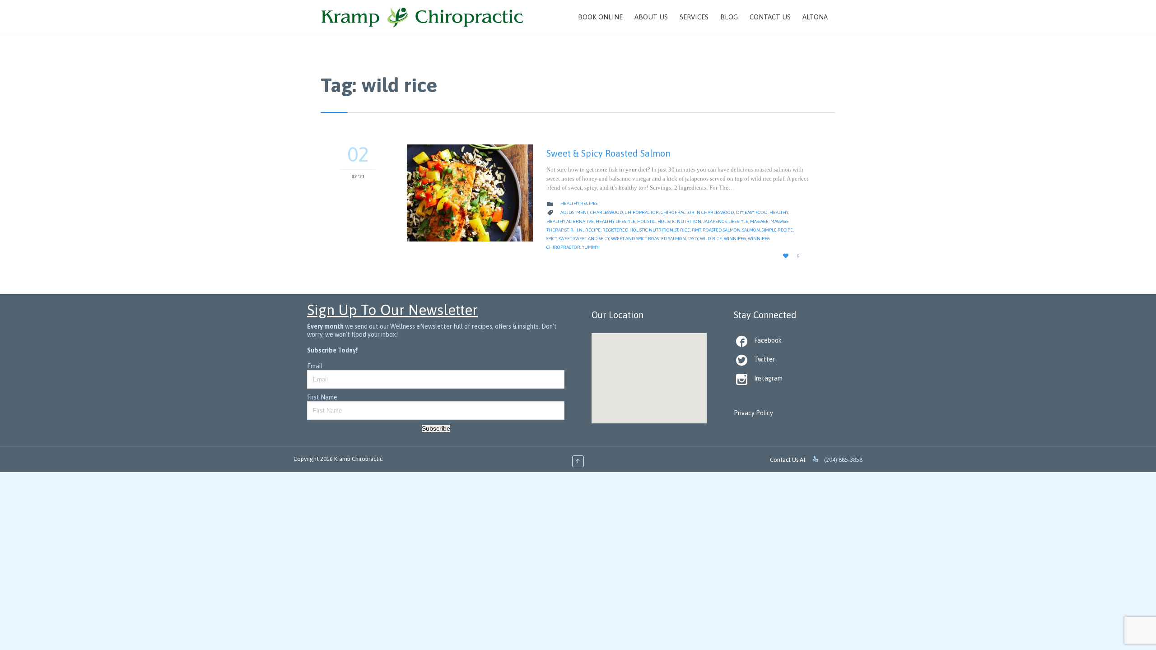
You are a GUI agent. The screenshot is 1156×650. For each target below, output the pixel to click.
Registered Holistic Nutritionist (640, 230)
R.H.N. (576, 230)
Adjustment (574, 212)
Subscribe (436, 428)
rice (685, 230)
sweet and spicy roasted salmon (648, 238)
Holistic (646, 221)
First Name (322, 397)
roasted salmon (722, 230)
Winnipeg (735, 238)
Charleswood (606, 212)
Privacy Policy (753, 413)
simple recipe (777, 230)
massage (759, 221)
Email (314, 366)
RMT (696, 230)
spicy (551, 238)
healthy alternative (570, 221)
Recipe (593, 230)
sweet (565, 238)
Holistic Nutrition (679, 221)
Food (761, 212)
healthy (778, 212)
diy (739, 212)
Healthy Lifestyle (615, 221)
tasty (693, 238)
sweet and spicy (591, 238)
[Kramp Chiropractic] (422, 17)
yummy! (591, 247)
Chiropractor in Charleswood (697, 212)
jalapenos (715, 221)
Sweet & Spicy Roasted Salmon (608, 153)
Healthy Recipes (578, 203)
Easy (749, 212)
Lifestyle (738, 221)
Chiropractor (642, 212)
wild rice (711, 238)
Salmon (751, 230)
